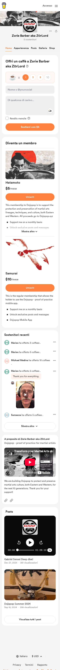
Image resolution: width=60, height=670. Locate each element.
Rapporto (42, 664)
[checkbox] (16, 118)
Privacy (17, 664)
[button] (56, 6)
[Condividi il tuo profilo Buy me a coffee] (56, 31)
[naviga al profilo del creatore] (30, 25)
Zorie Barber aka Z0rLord (30, 35)
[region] (30, 94)
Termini (29, 664)
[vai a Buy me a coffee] (4, 5)
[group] (30, 194)
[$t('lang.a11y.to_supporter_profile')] (12, 383)
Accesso (47, 5)
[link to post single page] (30, 560)
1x (50, 550)
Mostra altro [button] (28, 231)
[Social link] (5, 500)
